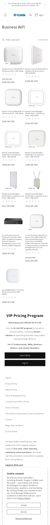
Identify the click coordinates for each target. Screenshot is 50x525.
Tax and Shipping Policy (15, 395)
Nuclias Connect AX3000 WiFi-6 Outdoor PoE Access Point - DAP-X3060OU (36, 71)
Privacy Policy (24, 498)
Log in (25, 363)
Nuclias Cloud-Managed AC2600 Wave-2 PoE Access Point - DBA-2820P (35, 113)
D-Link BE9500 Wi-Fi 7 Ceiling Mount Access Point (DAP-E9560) (12, 292)
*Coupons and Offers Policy (17, 401)
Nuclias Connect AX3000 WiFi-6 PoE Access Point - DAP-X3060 (13, 70)
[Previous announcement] (5, 4)
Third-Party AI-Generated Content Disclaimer (24, 413)
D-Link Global (11, 431)
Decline (24, 512)
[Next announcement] (45, 4)
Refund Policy (11, 389)
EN (40, 15)
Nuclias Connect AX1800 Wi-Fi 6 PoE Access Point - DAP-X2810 (13, 112)
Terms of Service (12, 407)
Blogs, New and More (14, 425)
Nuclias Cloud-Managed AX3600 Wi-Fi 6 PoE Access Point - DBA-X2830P (11, 155)
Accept (24, 505)
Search (8, 378)
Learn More (25, 355)
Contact (8, 419)
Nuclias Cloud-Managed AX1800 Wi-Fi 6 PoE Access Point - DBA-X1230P (34, 155)
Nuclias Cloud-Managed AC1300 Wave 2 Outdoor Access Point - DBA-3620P (13, 196)
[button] (5, 15)
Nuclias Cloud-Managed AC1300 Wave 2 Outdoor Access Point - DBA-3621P (36, 196)
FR (44, 15)
